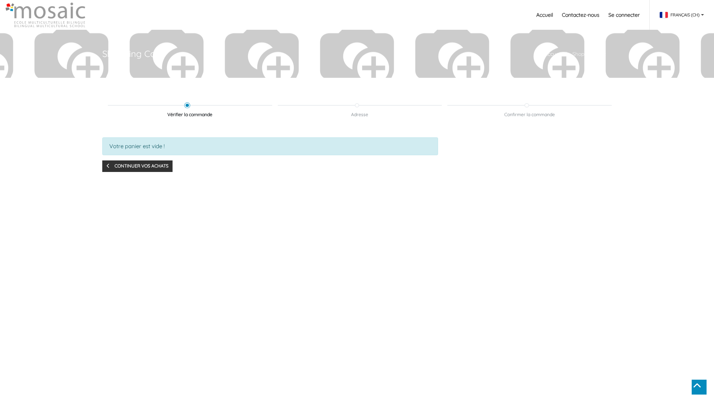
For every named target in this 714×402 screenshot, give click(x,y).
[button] (137, 166)
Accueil (552, 54)
